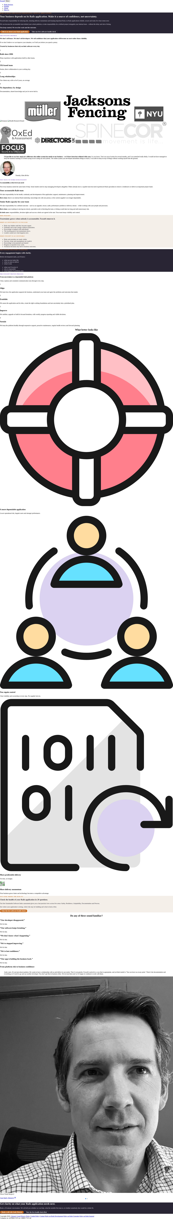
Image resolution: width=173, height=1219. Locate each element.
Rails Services (8, 4)
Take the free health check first (36, 1212)
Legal (18, 1216)
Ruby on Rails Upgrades (71, 1216)
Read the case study (6, 979)
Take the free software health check (14, 911)
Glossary (13, 1216)
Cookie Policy (34, 1216)
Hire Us (6, 10)
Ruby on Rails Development (54, 1216)
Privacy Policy (25, 1216)
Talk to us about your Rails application (15, 32)
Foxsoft (2, 1)
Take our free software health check (44, 32)
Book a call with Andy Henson (12, 1212)
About (6, 8)
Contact (42, 1216)
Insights (6, 6)
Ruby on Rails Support (87, 1216)
